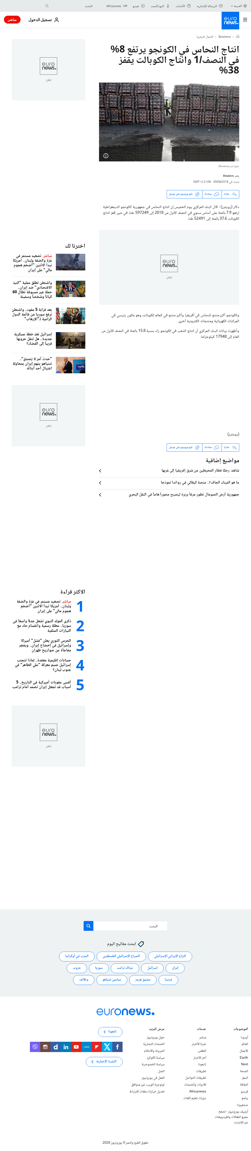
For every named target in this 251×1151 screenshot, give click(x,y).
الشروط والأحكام (154, 1051)
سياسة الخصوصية (153, 1064)
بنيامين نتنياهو (111, 980)
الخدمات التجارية (153, 1044)
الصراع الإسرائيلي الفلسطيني (121, 956)
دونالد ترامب (125, 968)
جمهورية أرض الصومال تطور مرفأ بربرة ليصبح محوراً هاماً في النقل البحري (184, 494)
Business (225, 37)
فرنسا (168, 980)
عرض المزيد (156, 1029)
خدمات (201, 1029)
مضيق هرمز (143, 980)
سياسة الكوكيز (155, 1058)
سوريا (99, 968)
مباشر (12, 19)
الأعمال (243, 1051)
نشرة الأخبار (199, 1044)
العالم (245, 1044)
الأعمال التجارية (205, 37)
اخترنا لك (75, 246)
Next (244, 1064)
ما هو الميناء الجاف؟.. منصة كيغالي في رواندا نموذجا (200, 482)
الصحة (244, 1071)
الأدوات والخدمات (195, 1085)
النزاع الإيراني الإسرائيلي (170, 956)
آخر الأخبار (199, 1058)
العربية (238, 6)
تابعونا (202, 1064)
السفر (245, 1078)
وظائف (83, 980)
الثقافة (244, 1085)
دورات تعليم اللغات (194, 1098)
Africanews (197, 1092)
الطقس (202, 1051)
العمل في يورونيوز (153, 1078)
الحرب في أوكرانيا (76, 956)
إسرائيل (152, 968)
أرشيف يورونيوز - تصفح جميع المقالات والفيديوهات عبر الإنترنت (231, 1117)
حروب (77, 968)
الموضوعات (240, 1029)
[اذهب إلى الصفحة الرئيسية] (230, 20)
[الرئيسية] (237, 37)
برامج (244, 1098)
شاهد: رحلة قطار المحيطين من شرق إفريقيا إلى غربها (200, 470)
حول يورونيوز (155, 1038)
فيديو (244, 1092)
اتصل (161, 1071)
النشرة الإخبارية (106, 1062)
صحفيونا (242, 1105)
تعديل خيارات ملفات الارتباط (146, 1092)
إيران (175, 968)
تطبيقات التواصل (195, 1078)
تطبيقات (201, 1071)
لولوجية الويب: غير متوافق (147, 1085)
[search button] (47, 6)
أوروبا (244, 1038)
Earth (244, 1058)
